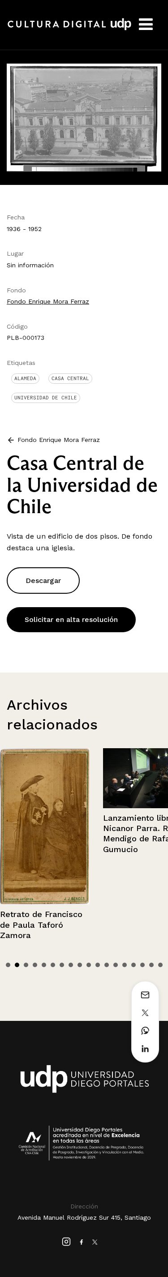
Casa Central (70, 378)
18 (160, 965)
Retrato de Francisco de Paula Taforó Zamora (41, 924)
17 (151, 965)
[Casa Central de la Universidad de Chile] (84, 117)
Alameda (25, 378)
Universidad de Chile (45, 397)
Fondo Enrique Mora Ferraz (48, 301)
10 (88, 965)
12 (106, 965)
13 (115, 965)
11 (97, 965)
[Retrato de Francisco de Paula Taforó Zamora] (45, 826)
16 (142, 965)
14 (124, 965)
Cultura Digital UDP (69, 29)
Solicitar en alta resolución (71, 619)
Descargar (43, 580)
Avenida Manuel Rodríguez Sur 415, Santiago (84, 1217)
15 (133, 965)
